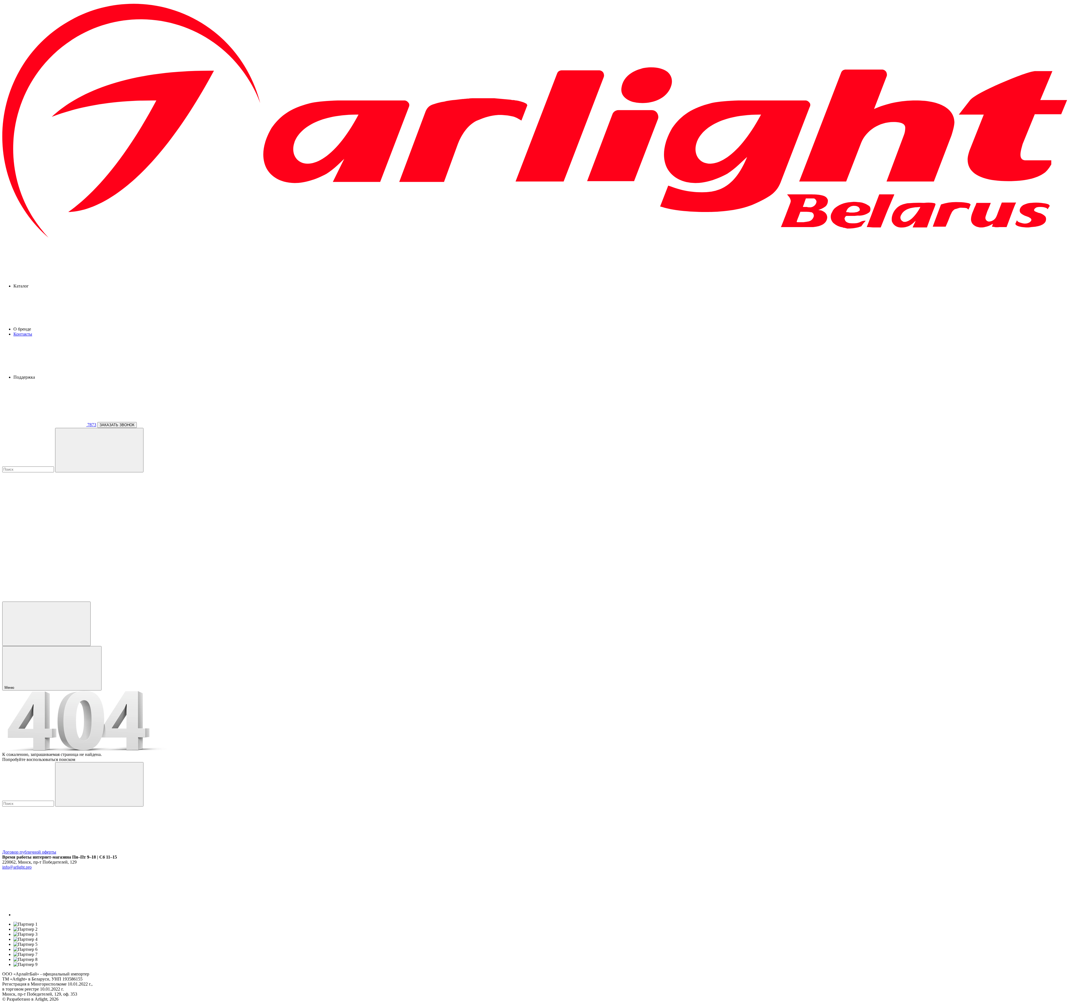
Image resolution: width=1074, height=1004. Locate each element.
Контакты (22, 334)
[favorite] (44, 555)
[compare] (44, 599)
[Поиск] (99, 450)
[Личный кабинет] (46, 624)
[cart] (44, 512)
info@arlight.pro (17, 867)
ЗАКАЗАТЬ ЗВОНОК (117, 425)
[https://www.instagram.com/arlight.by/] (55, 914)
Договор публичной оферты (29, 852)
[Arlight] (537, 238)
